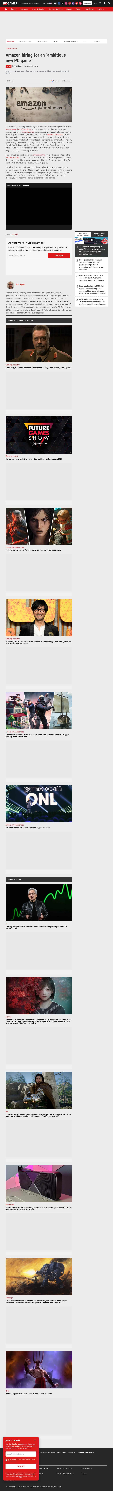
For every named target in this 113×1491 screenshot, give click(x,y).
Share (11, 81)
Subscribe (87, 3)
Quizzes (97, 41)
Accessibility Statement (65, 1473)
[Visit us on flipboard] (76, 3)
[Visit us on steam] (55, 3)
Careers (84, 1473)
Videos (78, 9)
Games (13, 9)
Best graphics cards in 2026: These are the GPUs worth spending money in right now (91, 278)
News (9, 66)
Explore (100, 9)
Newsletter (89, 9)
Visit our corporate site (85, 1452)
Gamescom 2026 (25, 41)
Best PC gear (42, 41)
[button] (109, 3)
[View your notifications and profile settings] (104, 3)
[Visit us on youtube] (69, 3)
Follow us (56, 81)
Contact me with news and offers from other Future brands (21, 1460)
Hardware (24, 9)
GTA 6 (56, 41)
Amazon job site (12, 157)
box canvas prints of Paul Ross (18, 129)
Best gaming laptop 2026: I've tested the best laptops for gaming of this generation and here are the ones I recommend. (92, 289)
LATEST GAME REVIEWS (99, 234)
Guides (69, 9)
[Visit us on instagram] (66, 3)
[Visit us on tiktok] (80, 3)
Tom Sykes (18, 66)
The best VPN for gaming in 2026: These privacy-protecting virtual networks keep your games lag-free (92, 250)
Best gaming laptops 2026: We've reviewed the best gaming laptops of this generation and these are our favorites (91, 265)
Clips (85, 41)
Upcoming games (70, 41)
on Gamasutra (39, 155)
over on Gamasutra (55, 134)
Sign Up (21, 1466)
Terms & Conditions (19, 1476)
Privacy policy (87, 1468)
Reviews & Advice (56, 9)
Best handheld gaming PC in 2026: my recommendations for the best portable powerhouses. (92, 301)
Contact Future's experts (40, 1468)
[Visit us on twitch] (73, 3)
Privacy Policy (29, 1474)
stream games (28, 132)
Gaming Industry (11, 48)
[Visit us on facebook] (59, 3)
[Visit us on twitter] (62, 3)
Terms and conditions (64, 1468)
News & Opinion (38, 9)
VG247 (15, 234)
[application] (39, 206)
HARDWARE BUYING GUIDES (83, 234)
